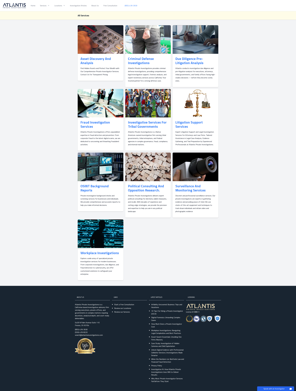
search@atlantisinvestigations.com (89, 335)
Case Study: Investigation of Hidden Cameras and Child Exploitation (165, 345)
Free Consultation (110, 5)
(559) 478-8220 (81, 332)
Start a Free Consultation (124, 304)
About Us (95, 5)
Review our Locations (122, 308)
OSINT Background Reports (94, 188)
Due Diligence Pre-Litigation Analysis (189, 60)
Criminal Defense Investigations (141, 60)
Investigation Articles (78, 5)
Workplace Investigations (99, 253)
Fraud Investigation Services (95, 124)
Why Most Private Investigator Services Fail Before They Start (167, 380)
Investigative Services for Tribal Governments (147, 124)
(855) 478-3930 (81, 329)
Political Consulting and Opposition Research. (146, 188)
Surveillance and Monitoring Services (190, 188)
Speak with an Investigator (274, 388)
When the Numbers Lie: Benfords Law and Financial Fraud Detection (167, 360)
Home (33, 5)
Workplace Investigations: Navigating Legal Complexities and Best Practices (166, 332)
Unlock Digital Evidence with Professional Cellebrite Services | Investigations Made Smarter (167, 352)
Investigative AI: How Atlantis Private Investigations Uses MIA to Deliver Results (166, 372)
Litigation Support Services (189, 124)
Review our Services (122, 311)
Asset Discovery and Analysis (95, 60)
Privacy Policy (156, 365)
